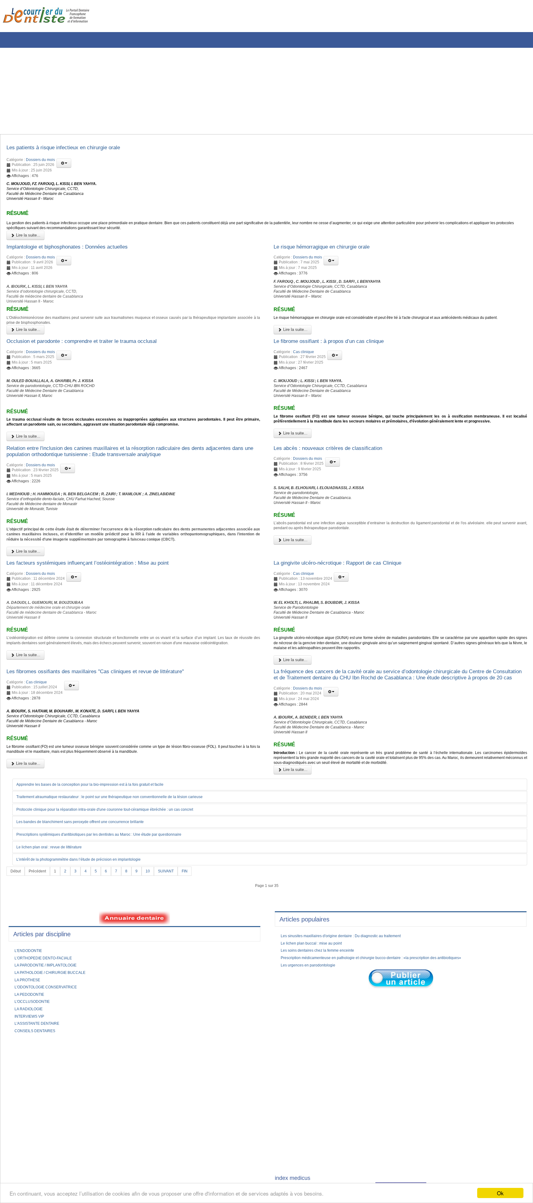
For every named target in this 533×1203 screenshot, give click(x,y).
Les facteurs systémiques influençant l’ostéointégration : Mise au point (102, 622)
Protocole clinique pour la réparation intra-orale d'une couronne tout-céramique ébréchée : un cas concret (120, 899)
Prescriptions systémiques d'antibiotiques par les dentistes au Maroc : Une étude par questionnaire (113, 925)
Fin (195, 962)
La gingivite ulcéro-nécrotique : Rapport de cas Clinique (349, 622)
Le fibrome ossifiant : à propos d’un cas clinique (339, 367)
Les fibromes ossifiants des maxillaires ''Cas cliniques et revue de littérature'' (110, 742)
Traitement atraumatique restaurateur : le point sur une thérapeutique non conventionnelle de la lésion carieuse (126, 887)
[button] (63, 165)
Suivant (175, 962)
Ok (500, 1193)
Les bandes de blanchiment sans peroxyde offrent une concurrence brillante (91, 912)
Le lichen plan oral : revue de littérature (55, 937)
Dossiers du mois (40, 161)
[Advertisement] (186, 91)
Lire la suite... (27, 244)
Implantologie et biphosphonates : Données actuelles (78, 257)
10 (155, 962)
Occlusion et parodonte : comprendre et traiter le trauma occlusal (95, 367)
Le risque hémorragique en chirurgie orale (331, 257)
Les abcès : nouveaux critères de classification (337, 488)
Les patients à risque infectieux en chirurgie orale (73, 148)
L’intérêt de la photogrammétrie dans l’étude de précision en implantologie (89, 950)
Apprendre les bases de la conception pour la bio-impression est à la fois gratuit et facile (103, 874)
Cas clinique (303, 379)
